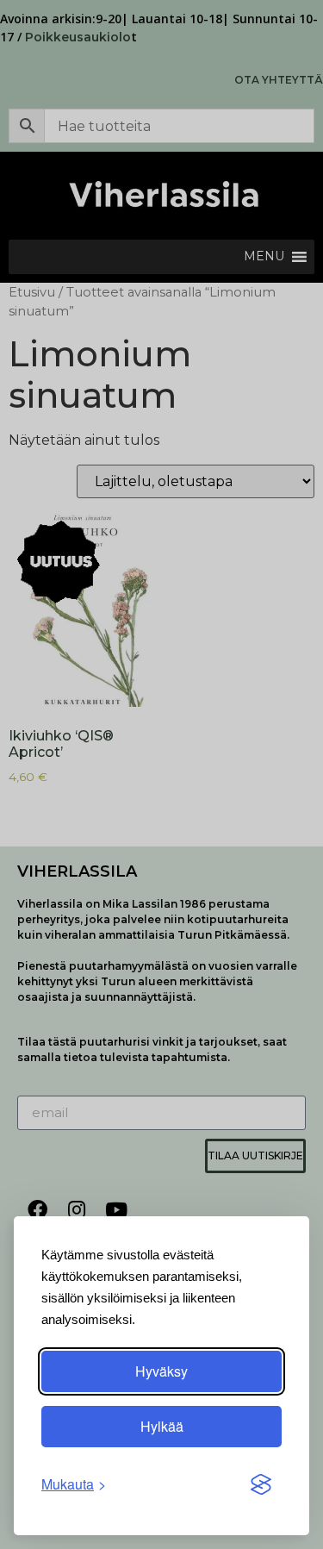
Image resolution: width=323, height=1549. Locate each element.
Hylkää (161, 1426)
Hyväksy (161, 1371)
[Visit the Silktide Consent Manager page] (261, 1484)
